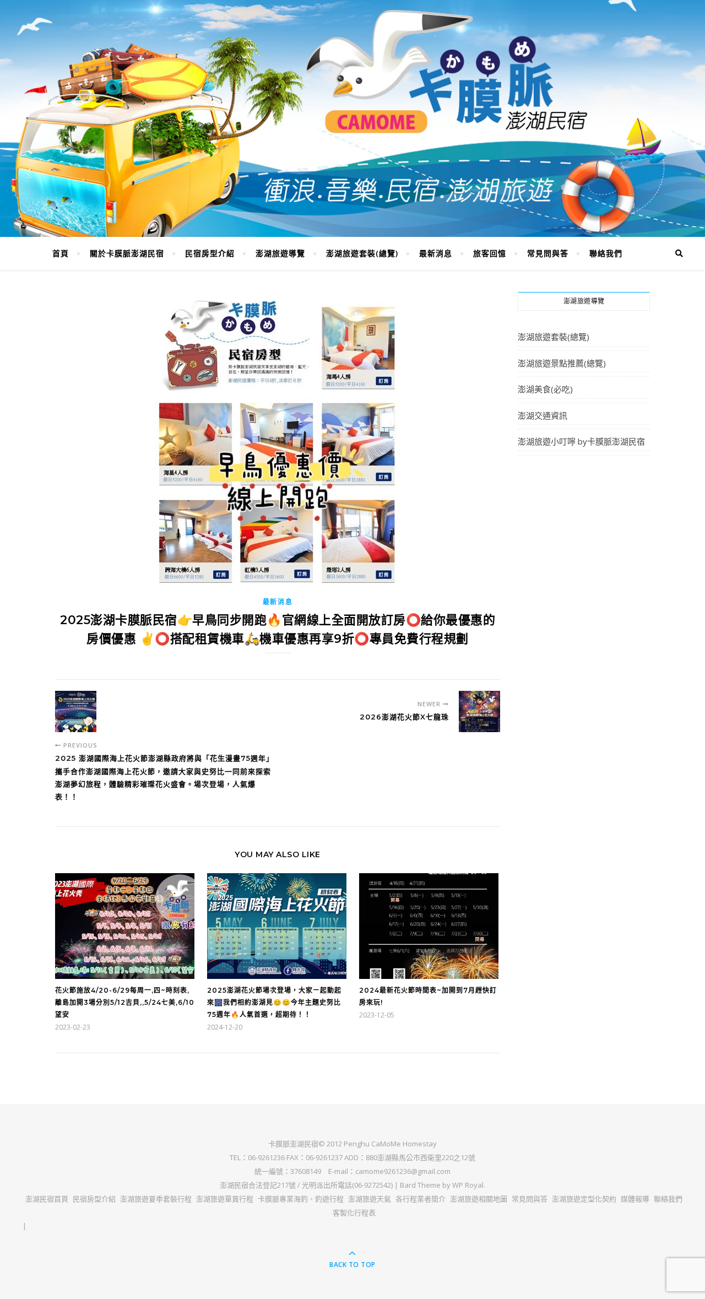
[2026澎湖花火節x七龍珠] (479, 711)
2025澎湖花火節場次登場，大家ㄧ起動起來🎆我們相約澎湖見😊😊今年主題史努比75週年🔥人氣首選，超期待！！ (274, 1002)
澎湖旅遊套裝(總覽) (362, 253)
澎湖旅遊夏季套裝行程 (156, 1199)
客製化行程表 (354, 1212)
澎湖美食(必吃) (545, 388)
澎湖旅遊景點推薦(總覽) (562, 363)
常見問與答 (547, 253)
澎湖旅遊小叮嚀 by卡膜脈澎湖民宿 (581, 441)
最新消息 (435, 253)
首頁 (60, 253)
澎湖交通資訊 (542, 415)
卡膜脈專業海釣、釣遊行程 (301, 1199)
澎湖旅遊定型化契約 (584, 1199)
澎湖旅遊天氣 (369, 1199)
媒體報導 (635, 1199)
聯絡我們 (605, 253)
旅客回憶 (489, 253)
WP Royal (468, 1185)
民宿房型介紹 (210, 253)
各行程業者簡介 (420, 1199)
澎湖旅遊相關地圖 (478, 1199)
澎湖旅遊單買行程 (224, 1199)
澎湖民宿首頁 (46, 1199)
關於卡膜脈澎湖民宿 (127, 253)
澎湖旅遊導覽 (280, 253)
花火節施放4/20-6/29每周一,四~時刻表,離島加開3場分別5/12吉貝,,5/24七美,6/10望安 (124, 1002)
